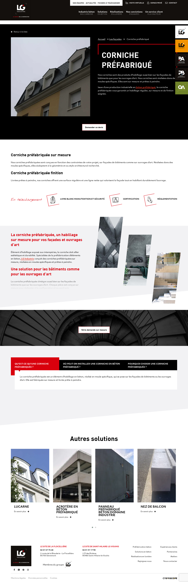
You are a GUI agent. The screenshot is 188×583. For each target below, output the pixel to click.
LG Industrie (27, 259)
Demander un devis (94, 127)
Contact (173, 3)
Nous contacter (170, 561)
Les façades (115, 39)
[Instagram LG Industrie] (28, 570)
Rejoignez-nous (144, 561)
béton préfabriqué (146, 87)
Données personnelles (37, 578)
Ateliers (173, 557)
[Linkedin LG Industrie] (19, 570)
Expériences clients (168, 547)
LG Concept (181, 46)
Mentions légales (18, 578)
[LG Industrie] (21, 10)
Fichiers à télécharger (109, 3)
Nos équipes (78, 3)
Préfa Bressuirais (181, 74)
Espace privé (156, 3)
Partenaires (172, 552)
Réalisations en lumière (141, 557)
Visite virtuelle (136, 3)
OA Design (181, 88)
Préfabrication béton (142, 547)
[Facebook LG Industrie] (14, 570)
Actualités (91, 3)
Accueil (101, 39)
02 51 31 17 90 (89, 550)
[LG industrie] (21, 556)
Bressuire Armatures (181, 60)
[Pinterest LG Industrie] (23, 570)
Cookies (53, 578)
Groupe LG (181, 32)
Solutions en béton (143, 552)
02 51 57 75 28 (46, 550)
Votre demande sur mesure (94, 330)
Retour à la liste (20, 32)
